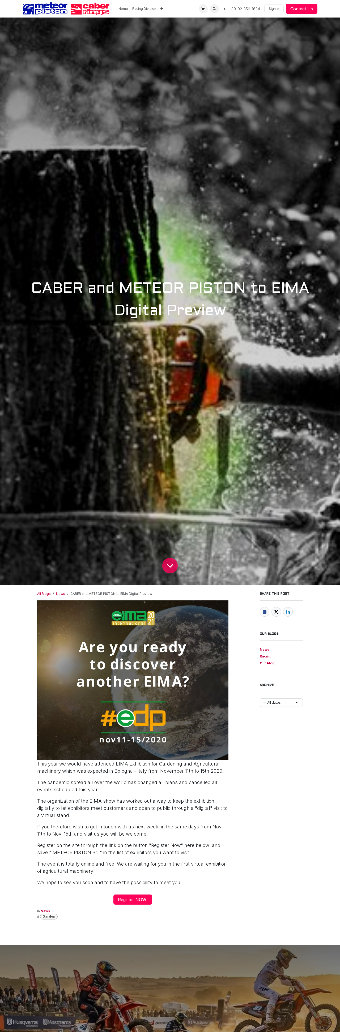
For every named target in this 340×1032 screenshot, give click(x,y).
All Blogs (44, 594)
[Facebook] (264, 612)
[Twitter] (276, 612)
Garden (48, 916)
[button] (214, 8)
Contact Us (301, 8)
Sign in (274, 9)
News (60, 594)
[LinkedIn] (288, 612)
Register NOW (133, 899)
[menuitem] (123, 8)
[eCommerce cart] (203, 8)
